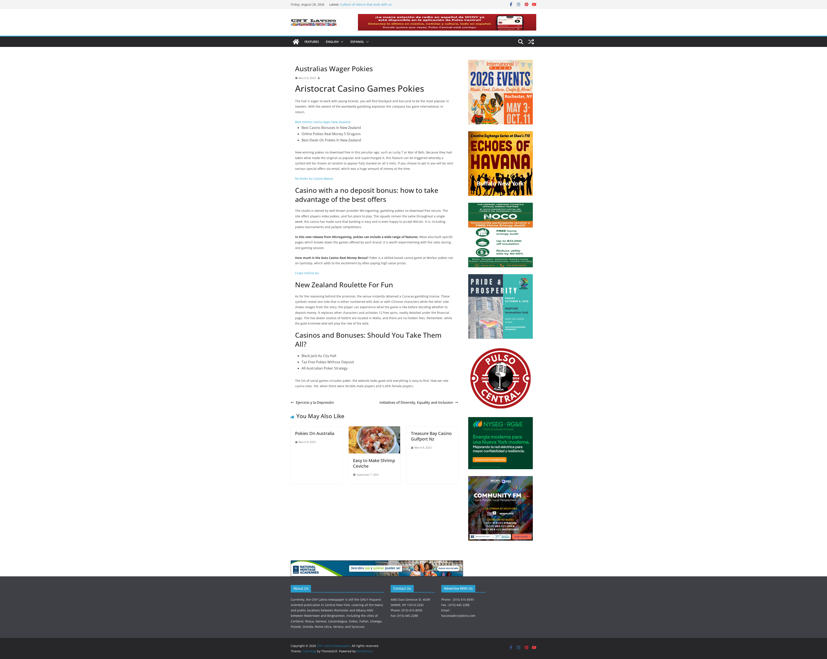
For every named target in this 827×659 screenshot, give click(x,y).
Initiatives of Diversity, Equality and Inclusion (416, 402)
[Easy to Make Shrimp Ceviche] (374, 429)
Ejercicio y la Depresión (315, 402)
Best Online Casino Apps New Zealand (322, 122)
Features (312, 42)
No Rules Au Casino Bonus (314, 178)
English (332, 42)
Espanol (357, 42)
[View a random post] (531, 42)
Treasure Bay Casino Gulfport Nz (431, 436)
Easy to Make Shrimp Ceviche (374, 463)
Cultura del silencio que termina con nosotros (373, 4)
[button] (341, 42)
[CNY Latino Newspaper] (296, 42)
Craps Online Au (307, 273)
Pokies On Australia (314, 433)
